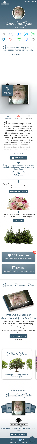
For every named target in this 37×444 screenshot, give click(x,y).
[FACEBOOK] (11, 34)
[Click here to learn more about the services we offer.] (18, 423)
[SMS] (19, 39)
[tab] (8, 117)
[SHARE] (26, 39)
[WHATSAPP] (33, 34)
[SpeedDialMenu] (32, 439)
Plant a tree (18, 220)
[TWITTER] (26, 34)
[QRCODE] (4, 34)
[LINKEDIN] (4, 39)
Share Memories (20, 434)
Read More (18, 153)
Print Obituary (19, 157)
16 (35, 252)
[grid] (18, 89)
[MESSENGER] (19, 34)
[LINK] (33, 39)
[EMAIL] (11, 39)
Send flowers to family (18, 191)
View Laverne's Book (18, 336)
